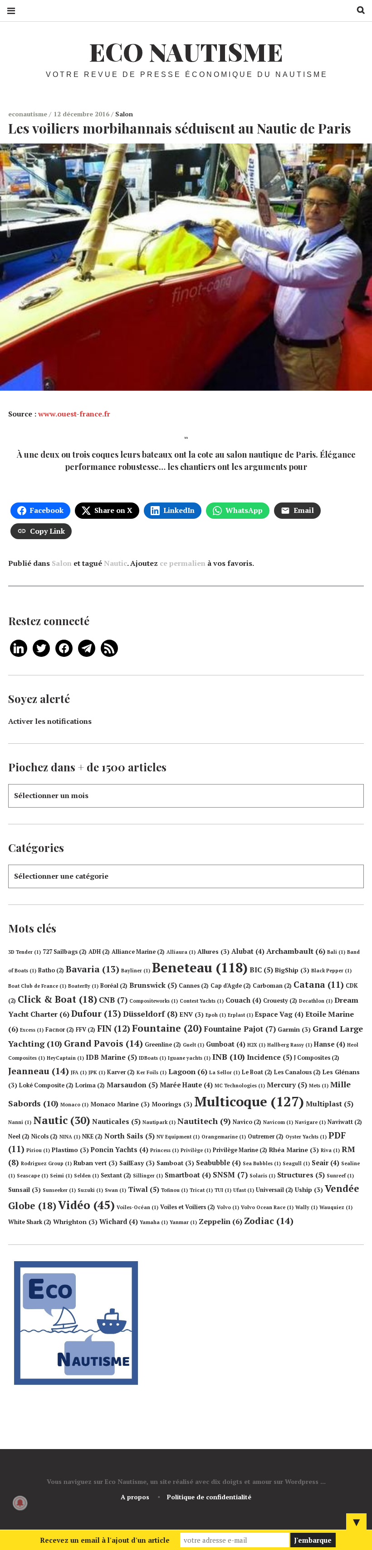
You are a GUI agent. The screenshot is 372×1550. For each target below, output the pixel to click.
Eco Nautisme (186, 51)
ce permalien (183, 563)
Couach (243, 1000)
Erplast (240, 1015)
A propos (135, 1497)
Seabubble (218, 1162)
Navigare (310, 1122)
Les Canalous (297, 1072)
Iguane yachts (189, 1058)
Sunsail (24, 1190)
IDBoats (152, 1058)
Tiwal (143, 1189)
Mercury (287, 1084)
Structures (301, 1174)
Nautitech (204, 1120)
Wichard (118, 1221)
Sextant (116, 1175)
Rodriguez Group (46, 1163)
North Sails (129, 1135)
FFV (85, 1029)
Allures (213, 951)
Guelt (193, 1045)
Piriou (38, 1150)
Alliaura (181, 952)
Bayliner (135, 970)
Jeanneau (38, 1071)
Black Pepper (331, 970)
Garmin (294, 1029)
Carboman (272, 986)
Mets (318, 1085)
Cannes (194, 986)
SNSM (230, 1174)
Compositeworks (153, 1001)
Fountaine (167, 1028)
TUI (223, 1190)
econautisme (28, 114)
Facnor (59, 1029)
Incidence (269, 1057)
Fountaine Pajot (240, 1029)
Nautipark (159, 1122)
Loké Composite (46, 1085)
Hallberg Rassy (289, 1045)
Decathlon (316, 1001)
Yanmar (183, 1222)
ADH (99, 952)
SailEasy (137, 1163)
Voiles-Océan (137, 1207)
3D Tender (24, 952)
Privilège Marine (240, 1150)
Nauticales (116, 1121)
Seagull (296, 1163)
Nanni (19, 1122)
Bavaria (92, 969)
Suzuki (90, 1190)
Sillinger (148, 1175)
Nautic (115, 563)
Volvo (228, 1207)
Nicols (44, 1136)
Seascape (32, 1175)
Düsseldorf (150, 1014)
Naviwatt (345, 1122)
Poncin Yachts (119, 1149)
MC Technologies (240, 1085)
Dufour (96, 1013)
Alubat (247, 951)
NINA (69, 1137)
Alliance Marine (138, 952)
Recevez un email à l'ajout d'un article (105, 1540)
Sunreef (340, 1175)
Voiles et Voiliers (187, 1207)
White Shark (29, 1222)
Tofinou (174, 1190)
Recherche (357, 10)
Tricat (201, 1190)
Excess (32, 1030)
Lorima (90, 1085)
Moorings (172, 1104)
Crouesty (280, 1001)
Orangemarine (223, 1137)
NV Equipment (178, 1137)
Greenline (163, 1044)
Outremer (266, 1136)
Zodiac (269, 1221)
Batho (51, 970)
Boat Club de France (37, 986)
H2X (256, 1045)
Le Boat (257, 1072)
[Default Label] (18, 647)
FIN (113, 1028)
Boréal (113, 986)
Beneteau (200, 967)
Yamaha (154, 1222)
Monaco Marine (120, 1104)
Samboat (175, 1163)
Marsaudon (132, 1084)
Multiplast (329, 1103)
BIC (261, 969)
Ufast (243, 1190)
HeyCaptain (65, 1058)
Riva (330, 1150)
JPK (96, 1072)
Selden (86, 1175)
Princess (164, 1150)
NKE (92, 1136)
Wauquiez (335, 1207)
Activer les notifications (50, 721)
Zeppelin (220, 1221)
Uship (309, 1190)
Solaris (262, 1175)
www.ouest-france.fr (74, 414)
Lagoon (187, 1071)
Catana (319, 984)
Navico (247, 1122)
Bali (336, 952)
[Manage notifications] (20, 1503)
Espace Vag (279, 1014)
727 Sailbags (65, 952)
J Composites (316, 1058)
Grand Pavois (103, 1043)
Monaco (74, 1104)
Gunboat (225, 1044)
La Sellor (224, 1072)
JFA (79, 1072)
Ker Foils (151, 1072)
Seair (325, 1162)
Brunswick (153, 985)
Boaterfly (83, 986)
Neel (18, 1136)
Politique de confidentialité (209, 1497)
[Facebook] (64, 647)
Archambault (295, 951)
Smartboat (188, 1175)
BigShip (292, 970)
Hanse (329, 1044)
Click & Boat (57, 999)
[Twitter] (41, 647)
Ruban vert (95, 1163)
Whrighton (75, 1222)
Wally (306, 1207)
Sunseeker (59, 1190)
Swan (115, 1190)
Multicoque (249, 1101)
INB (228, 1056)
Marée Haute (186, 1085)
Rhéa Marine (294, 1150)
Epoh (216, 1015)
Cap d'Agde (230, 986)
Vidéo (86, 1204)
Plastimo (70, 1150)
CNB (113, 1000)
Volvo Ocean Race (267, 1207)
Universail (274, 1190)
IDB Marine (111, 1057)
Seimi (61, 1175)
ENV (192, 1014)
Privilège (196, 1150)
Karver (121, 1072)
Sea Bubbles (262, 1163)
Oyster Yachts (306, 1137)
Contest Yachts (202, 1001)
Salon (124, 114)
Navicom (278, 1122)
